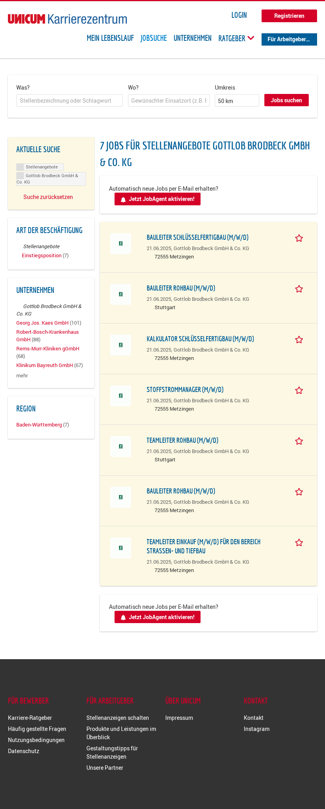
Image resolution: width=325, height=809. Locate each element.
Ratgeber (232, 38)
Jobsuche (154, 38)
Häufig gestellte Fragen (37, 728)
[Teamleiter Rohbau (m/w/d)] (120, 445)
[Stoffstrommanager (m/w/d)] (120, 395)
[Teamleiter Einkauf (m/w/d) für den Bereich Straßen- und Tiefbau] (120, 547)
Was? (23, 87)
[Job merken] (300, 237)
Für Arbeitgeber (287, 39)
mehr (22, 375)
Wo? (133, 87)
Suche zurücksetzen (48, 197)
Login (239, 15)
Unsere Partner (104, 767)
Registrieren (289, 15)
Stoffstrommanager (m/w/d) (185, 389)
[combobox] (69, 100)
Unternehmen (193, 38)
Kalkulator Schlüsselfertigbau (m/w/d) (200, 339)
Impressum (179, 717)
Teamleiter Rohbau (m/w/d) (182, 440)
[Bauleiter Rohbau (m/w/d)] (120, 293)
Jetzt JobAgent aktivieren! (162, 199)
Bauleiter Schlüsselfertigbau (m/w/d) (198, 237)
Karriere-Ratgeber (30, 717)
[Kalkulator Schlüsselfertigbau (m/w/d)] (120, 344)
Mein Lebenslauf (110, 38)
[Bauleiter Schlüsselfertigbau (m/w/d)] (120, 243)
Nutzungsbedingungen (36, 740)
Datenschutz (23, 751)
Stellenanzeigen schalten (117, 717)
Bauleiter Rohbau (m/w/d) (181, 288)
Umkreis (225, 87)
